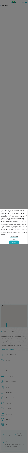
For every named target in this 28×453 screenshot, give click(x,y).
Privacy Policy (20, 218)
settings (3, 234)
